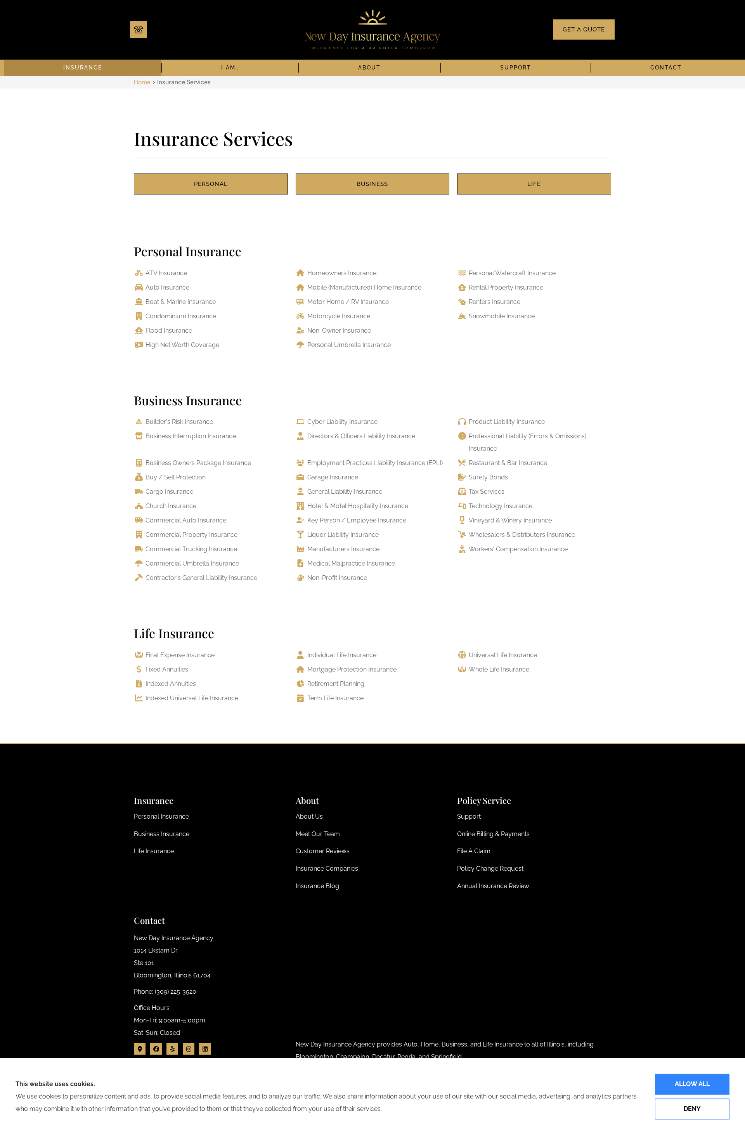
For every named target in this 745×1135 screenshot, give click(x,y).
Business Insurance (188, 400)
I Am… (230, 67)
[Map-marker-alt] (140, 1049)
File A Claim (473, 851)
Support (515, 67)
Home (142, 82)
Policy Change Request (490, 868)
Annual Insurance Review (493, 886)
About (369, 67)
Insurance (82, 67)
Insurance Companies (327, 868)
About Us (309, 816)
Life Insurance (174, 633)
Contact (666, 67)
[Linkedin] (205, 1049)
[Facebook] (156, 1049)
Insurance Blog (317, 886)
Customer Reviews (323, 851)
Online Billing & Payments (493, 834)
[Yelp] (172, 1049)
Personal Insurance (187, 251)
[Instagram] (188, 1049)
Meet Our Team (318, 834)
